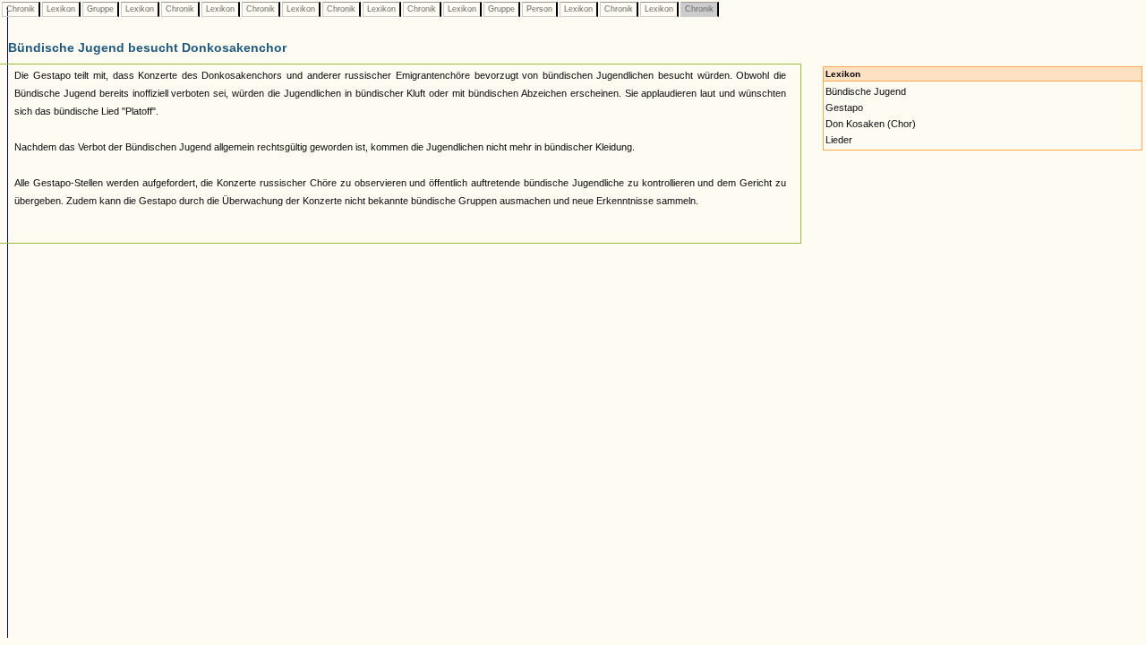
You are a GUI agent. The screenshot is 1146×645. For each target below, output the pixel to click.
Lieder (838, 139)
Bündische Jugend (865, 91)
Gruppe (100, 8)
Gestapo (844, 107)
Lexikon (61, 8)
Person (539, 8)
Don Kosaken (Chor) (870, 123)
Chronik (21, 8)
